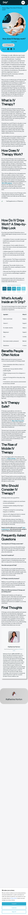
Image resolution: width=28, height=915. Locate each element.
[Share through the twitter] (14, 49)
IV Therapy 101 (9, 45)
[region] (14, 901)
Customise (14, 907)
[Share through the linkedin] (11, 49)
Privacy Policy (14, 898)
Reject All (14, 911)
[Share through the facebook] (8, 49)
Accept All (14, 903)
